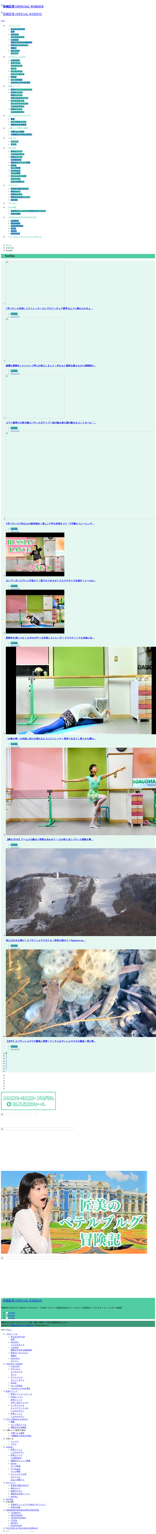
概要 (13, 119)
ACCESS (12, 203)
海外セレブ (15, 191)
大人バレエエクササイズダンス (16, 66)
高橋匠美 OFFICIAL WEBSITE (21, 1325)
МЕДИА (14, 231)
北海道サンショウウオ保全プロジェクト (28, 211)
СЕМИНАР (15, 221)
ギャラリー (13, 185)
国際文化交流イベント (20, 197)
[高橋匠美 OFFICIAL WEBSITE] (22, 6)
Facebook (11, 1315)
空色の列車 (15, 214)
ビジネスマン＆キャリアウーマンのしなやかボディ (19, 103)
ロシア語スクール (18, 122)
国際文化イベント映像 (20, 162)
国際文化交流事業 (18, 125)
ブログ (14, 144)
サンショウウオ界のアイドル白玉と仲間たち (18, 179)
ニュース (15, 141)
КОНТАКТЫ (15, 234)
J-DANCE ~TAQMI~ (17, 57)
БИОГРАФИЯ (15, 223)
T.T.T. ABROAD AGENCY (20, 115)
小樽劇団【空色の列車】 (21, 134)
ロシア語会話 (16, 80)
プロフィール (14, 26)
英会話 (14, 77)
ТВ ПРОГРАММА (17, 226)
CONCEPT (15, 60)
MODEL (14, 200)
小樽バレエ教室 (17, 132)
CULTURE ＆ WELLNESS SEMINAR (25, 237)
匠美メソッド (14, 86)
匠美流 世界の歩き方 (20, 189)
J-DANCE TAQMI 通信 (20, 82)
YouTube (12, 148)
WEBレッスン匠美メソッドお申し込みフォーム (19, 95)
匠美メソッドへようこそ (21, 90)
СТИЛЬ (13, 228)
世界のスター (16, 194)
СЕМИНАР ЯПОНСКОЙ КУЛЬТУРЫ (22, 217)
